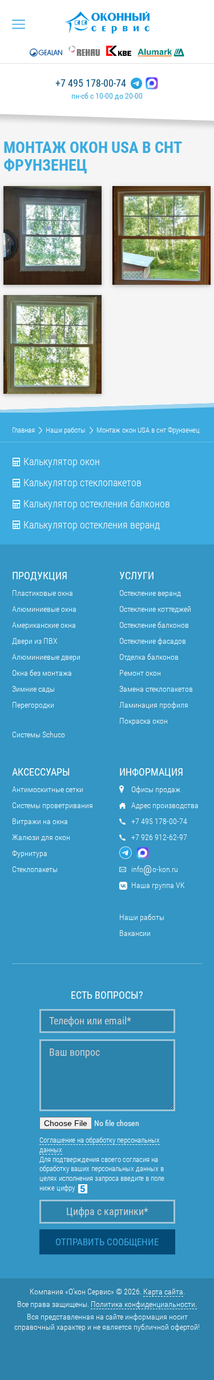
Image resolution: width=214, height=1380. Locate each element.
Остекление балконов (154, 625)
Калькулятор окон (61, 461)
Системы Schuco (38, 734)
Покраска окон (143, 720)
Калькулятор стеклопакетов (82, 483)
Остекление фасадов (152, 640)
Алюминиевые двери (46, 656)
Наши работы (66, 430)
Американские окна (44, 625)
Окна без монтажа (42, 672)
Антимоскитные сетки (47, 789)
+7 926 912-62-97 (159, 837)
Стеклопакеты (35, 869)
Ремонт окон (140, 672)
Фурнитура (29, 853)
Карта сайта (163, 1291)
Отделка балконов (149, 656)
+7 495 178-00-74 (90, 84)
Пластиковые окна (42, 593)
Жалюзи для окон (41, 837)
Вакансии (135, 933)
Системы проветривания (52, 805)
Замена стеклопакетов (156, 688)
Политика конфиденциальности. (144, 1304)
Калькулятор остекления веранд (91, 525)
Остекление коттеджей (155, 609)
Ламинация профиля (153, 704)
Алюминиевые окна (44, 609)
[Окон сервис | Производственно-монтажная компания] (107, 22)
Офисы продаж (155, 789)
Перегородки (33, 704)
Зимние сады (33, 688)
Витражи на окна (40, 821)
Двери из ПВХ (35, 640)
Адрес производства (165, 805)
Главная (23, 430)
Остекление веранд (150, 593)
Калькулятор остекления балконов (96, 504)
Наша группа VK (158, 885)
